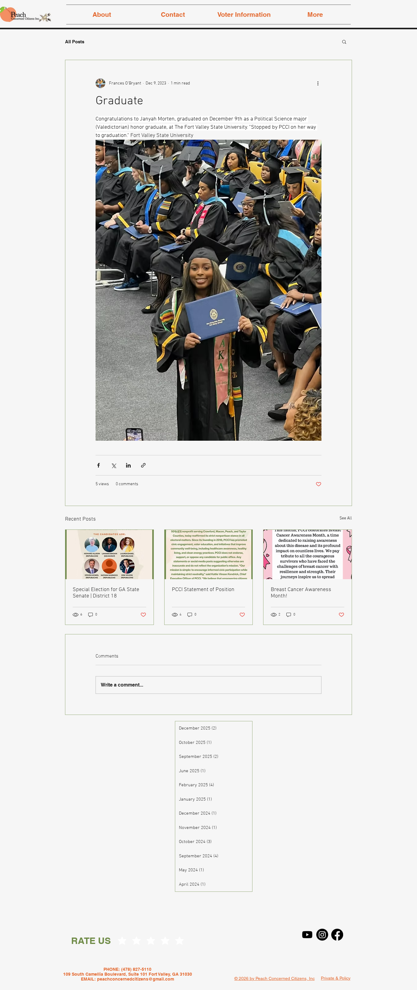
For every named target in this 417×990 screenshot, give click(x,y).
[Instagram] (322, 935)
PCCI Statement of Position (203, 589)
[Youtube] (307, 935)
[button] (344, 41)
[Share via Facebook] (98, 465)
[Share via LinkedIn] (128, 465)
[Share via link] (143, 465)
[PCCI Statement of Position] (209, 554)
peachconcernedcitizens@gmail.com (135, 979)
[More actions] (317, 83)
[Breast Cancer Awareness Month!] (307, 554)
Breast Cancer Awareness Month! (301, 592)
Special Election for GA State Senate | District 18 (106, 592)
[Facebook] (337, 935)
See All (345, 518)
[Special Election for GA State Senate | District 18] (109, 554)
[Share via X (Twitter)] (113, 465)
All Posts (74, 41)
